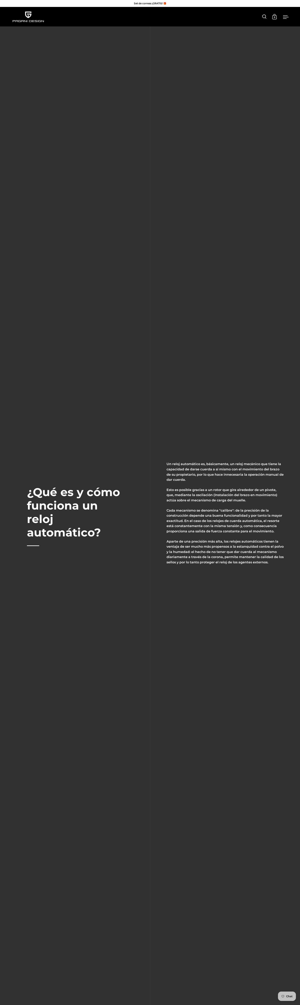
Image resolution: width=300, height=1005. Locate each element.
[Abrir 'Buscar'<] (264, 16)
